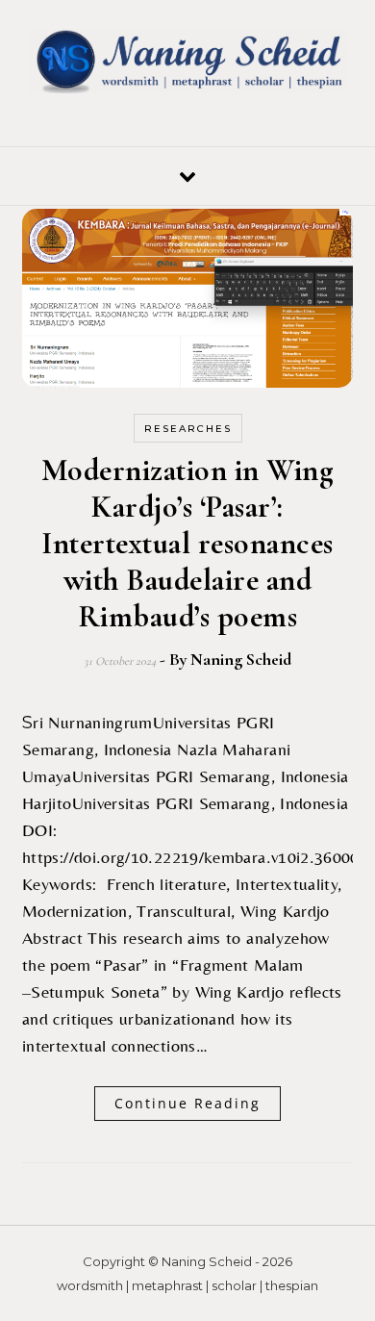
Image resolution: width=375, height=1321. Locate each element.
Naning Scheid (240, 659)
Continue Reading (187, 1103)
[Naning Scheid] (187, 64)
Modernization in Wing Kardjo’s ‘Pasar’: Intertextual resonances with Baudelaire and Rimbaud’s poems (188, 543)
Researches (188, 428)
